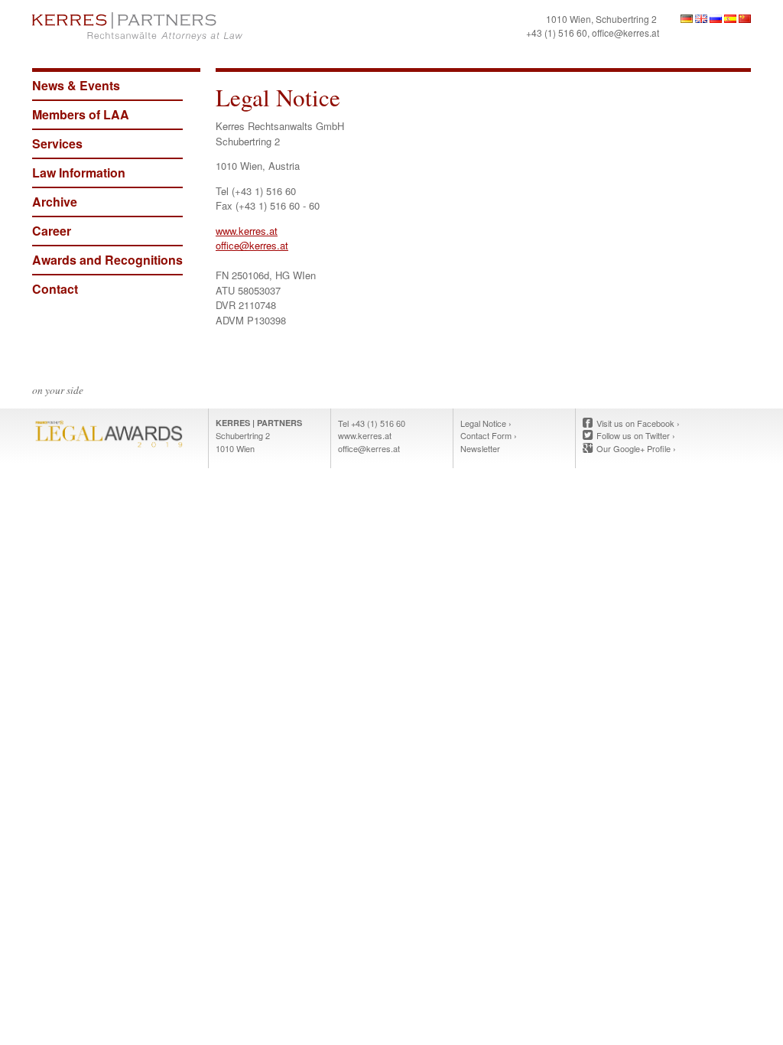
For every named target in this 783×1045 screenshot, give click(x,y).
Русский (716, 19)
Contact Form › (488, 435)
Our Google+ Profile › (636, 448)
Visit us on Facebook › (638, 423)
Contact (55, 289)
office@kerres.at (625, 32)
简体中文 (745, 19)
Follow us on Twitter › (635, 435)
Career (51, 230)
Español (730, 19)
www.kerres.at (247, 230)
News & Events (76, 85)
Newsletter (480, 448)
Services (57, 143)
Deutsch (687, 19)
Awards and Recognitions (107, 260)
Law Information (78, 172)
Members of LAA (80, 114)
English (701, 19)
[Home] (208, 26)
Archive (54, 201)
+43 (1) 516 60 (556, 32)
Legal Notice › (486, 423)
